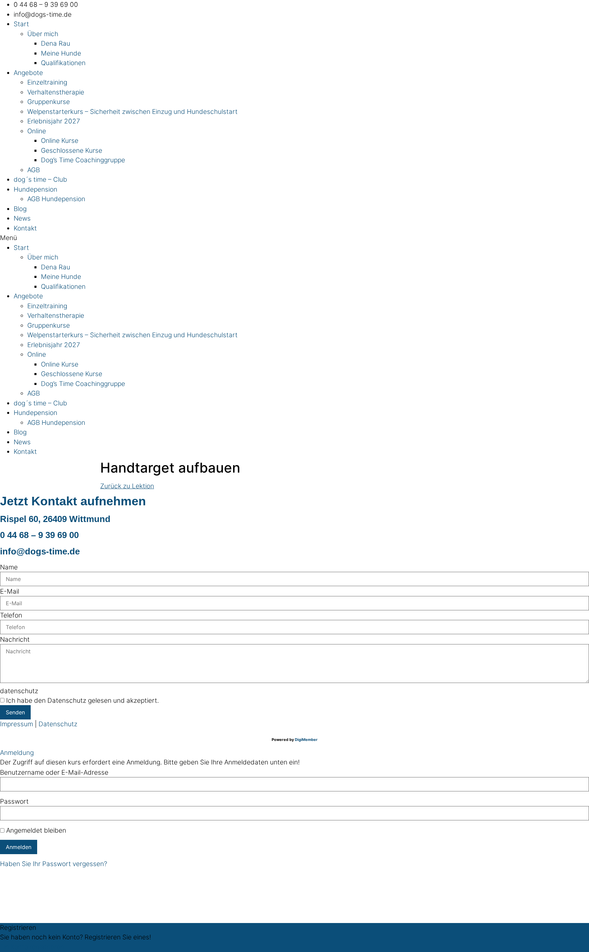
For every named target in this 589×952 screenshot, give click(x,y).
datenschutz (19, 691)
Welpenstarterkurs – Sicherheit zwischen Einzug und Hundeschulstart (132, 112)
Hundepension (35, 189)
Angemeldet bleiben (35, 830)
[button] (294, 238)
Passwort (14, 801)
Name (9, 567)
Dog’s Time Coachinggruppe (83, 160)
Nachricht (15, 639)
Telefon (11, 615)
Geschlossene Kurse (71, 150)
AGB (33, 170)
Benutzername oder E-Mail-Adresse (54, 772)
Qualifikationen (63, 63)
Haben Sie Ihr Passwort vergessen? (53, 864)
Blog (20, 209)
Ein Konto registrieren (32, 947)
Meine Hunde (61, 53)
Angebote (28, 73)
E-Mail (9, 591)
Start (21, 24)
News (22, 218)
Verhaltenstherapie (55, 92)
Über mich (42, 34)
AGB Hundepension (56, 199)
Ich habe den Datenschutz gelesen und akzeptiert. (82, 700)
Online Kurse (59, 141)
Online (36, 131)
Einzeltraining (47, 82)
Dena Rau (55, 43)
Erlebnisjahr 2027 (53, 121)
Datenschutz (58, 724)
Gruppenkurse (48, 102)
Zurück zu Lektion (127, 486)
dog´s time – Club (40, 179)
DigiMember (306, 739)
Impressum (16, 724)
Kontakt (25, 228)
